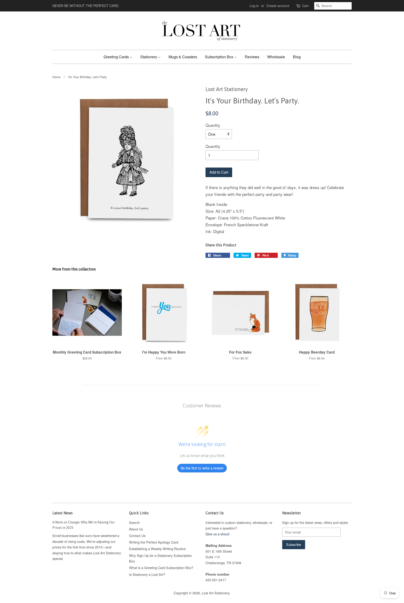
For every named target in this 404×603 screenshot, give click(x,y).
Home (56, 77)
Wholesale (276, 56)
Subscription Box (219, 56)
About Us (136, 528)
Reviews (252, 56)
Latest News (62, 513)
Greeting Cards (117, 56)
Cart (305, 5)
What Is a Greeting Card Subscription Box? (161, 567)
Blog (297, 56)
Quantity (213, 125)
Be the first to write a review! (202, 468)
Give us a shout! (218, 533)
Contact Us (137, 535)
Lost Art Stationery (215, 592)
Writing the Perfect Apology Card (153, 542)
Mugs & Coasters (183, 56)
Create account (278, 5)
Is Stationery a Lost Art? (147, 574)
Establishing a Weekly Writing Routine (157, 548)
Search (134, 522)
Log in (254, 5)
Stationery (149, 56)
